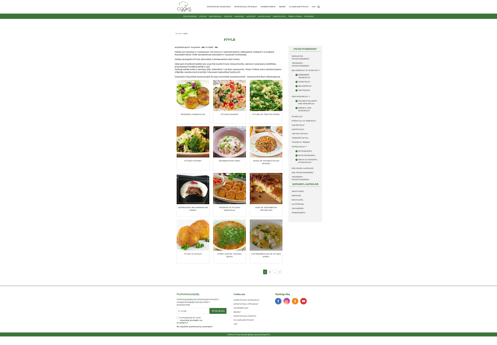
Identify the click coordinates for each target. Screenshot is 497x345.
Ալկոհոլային (305, 151)
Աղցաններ (228, 16)
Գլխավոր (178, 33)
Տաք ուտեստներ (215, 16)
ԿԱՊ (313, 7)
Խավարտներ (239, 16)
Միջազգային (298, 213)
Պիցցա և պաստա (295, 16)
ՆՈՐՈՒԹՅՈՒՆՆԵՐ (241, 308)
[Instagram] (286, 301)
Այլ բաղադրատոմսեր (303, 172)
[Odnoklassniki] (295, 301)
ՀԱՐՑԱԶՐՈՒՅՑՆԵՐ (268, 7)
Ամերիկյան (298, 191)
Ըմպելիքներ (309, 16)
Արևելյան (297, 200)
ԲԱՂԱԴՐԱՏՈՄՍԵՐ (190, 16)
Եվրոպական (298, 204)
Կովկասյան (298, 208)
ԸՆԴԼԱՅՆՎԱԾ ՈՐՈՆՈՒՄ (298, 7)
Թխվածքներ (305, 86)
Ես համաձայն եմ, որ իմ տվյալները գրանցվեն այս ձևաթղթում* (190, 320)
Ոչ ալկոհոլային (306, 155)
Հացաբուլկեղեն (279, 16)
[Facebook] (278, 301)
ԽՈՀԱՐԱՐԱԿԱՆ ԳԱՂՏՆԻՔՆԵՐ (219, 7)
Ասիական (296, 195)
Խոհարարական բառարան (245, 316)
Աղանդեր (203, 16)
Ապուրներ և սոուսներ (304, 121)
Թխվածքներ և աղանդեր (305, 70)
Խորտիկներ (251, 16)
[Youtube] (303, 301)
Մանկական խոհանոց (302, 168)
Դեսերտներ (304, 82)
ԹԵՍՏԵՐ (282, 7)
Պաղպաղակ (304, 90)
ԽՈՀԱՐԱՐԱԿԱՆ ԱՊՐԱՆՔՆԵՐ (245, 7)
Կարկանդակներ (264, 16)
